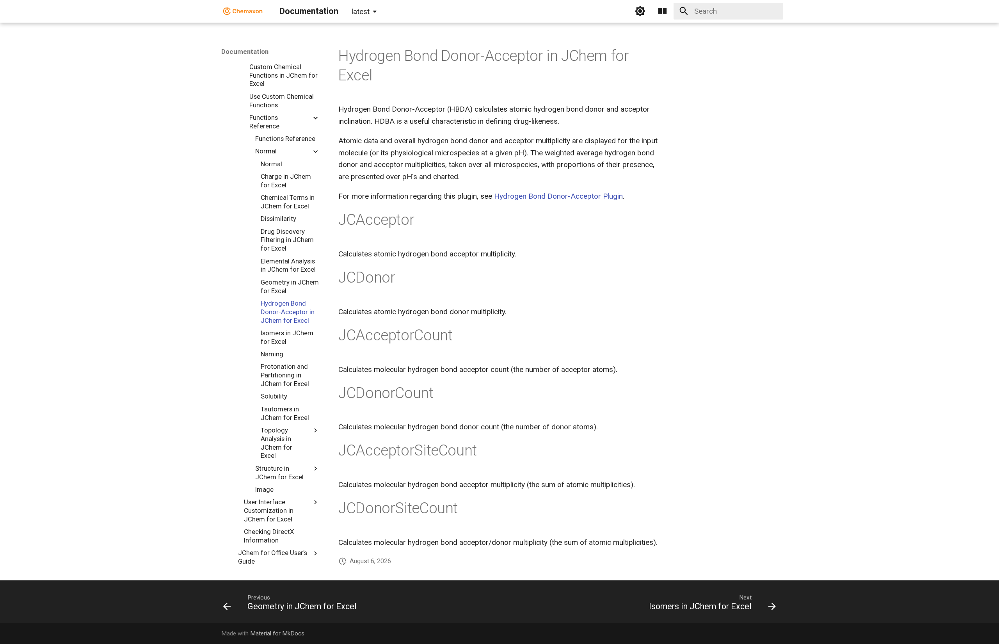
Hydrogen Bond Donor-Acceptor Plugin (558, 196)
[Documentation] (243, 11)
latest (361, 11)
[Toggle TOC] (662, 11)
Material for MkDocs (277, 633)
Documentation (244, 51)
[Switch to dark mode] (640, 11)
